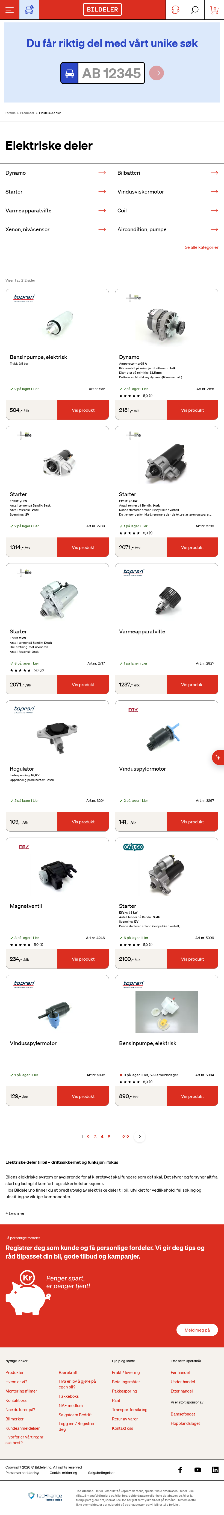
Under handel (183, 1381)
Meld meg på (197, 1330)
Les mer (17, 1213)
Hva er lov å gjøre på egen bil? (77, 1384)
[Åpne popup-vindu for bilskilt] (29, 9)
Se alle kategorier (202, 247)
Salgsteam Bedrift (75, 1414)
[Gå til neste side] (139, 1136)
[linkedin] (215, 1470)
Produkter (27, 113)
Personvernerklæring (22, 1472)
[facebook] (180, 1470)
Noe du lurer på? (20, 1409)
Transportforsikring (130, 1409)
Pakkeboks (69, 1396)
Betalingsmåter (126, 1381)
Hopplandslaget (185, 1423)
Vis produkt (83, 410)
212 (125, 1136)
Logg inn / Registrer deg (77, 1426)
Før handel (180, 1372)
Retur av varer (125, 1419)
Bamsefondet (183, 1414)
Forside (10, 113)
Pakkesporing (124, 1391)
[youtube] (197, 1470)
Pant (116, 1400)
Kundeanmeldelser (22, 1428)
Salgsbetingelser (101, 1472)
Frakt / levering (126, 1372)
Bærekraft (68, 1372)
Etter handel (182, 1391)
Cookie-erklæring (63, 1472)
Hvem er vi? (16, 1381)
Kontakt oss (15, 1400)
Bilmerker (14, 1419)
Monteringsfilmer (21, 1391)
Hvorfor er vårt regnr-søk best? (25, 1439)
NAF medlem (71, 1405)
